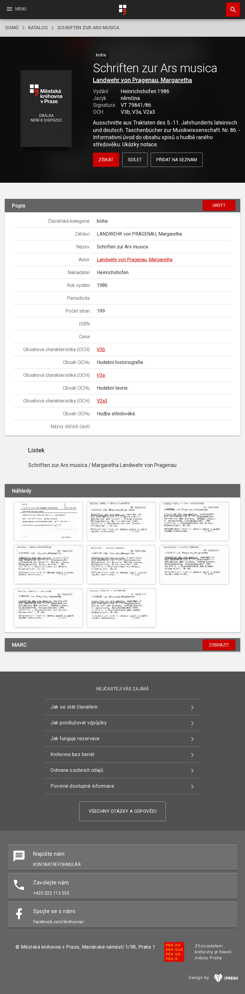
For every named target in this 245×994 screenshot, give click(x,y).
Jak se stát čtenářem (73, 707)
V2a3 (102, 401)
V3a (101, 375)
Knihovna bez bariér (72, 754)
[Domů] (122, 10)
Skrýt (219, 205)
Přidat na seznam (176, 159)
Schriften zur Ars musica (88, 27)
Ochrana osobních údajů (76, 770)
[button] (46, 108)
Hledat (231, 9)
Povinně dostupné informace (82, 786)
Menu (16, 9)
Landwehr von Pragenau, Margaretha (142, 80)
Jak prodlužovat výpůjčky (78, 723)
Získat (106, 159)
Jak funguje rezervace (75, 738)
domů (12, 27)
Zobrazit (219, 645)
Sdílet (135, 159)
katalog (38, 27)
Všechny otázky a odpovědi (123, 811)
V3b (101, 349)
